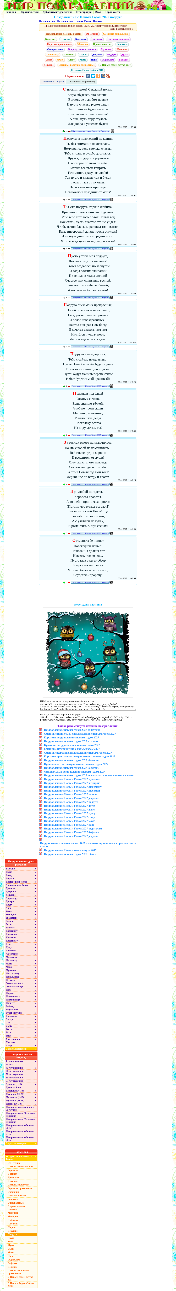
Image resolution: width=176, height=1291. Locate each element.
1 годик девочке (14, 1061)
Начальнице (12, 976)
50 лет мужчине (14, 1074)
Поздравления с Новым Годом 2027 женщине (72, 783)
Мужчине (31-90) (15, 1100)
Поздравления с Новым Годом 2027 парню (70, 794)
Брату (9, 872)
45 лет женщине (14, 1068)
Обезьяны (82, 44)
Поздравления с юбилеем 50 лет (20, 1126)
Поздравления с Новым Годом (74, 21)
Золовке (10, 921)
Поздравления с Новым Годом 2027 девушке (71, 798)
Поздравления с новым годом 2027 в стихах (71, 741)
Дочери (10, 901)
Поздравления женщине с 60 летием (20, 1108)
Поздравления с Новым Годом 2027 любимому (73, 786)
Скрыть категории (21, 1049)
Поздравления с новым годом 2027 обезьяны (71, 760)
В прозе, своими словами (82, 49)
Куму (9, 947)
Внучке (10, 878)
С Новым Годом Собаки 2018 (87, 70)
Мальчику (11, 957)
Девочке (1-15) (14, 1084)
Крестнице (11, 934)
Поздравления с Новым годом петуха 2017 (70, 850)
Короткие (50, 39)
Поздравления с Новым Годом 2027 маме (69, 820)
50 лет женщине (14, 1071)
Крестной (11, 937)
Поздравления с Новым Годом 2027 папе (69, 824)
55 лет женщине (14, 1077)
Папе (94, 59)
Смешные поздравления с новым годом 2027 (72, 748)
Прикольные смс (102, 44)
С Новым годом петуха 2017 (115, 65)
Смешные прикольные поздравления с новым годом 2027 (80, 733)
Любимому (53, 54)
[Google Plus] (108, 76)
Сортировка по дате (53, 81)
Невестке (11, 980)
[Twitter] (93, 76)
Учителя (10, 1042)
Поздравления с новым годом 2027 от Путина (72, 729)
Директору (12, 898)
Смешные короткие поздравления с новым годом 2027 (78, 752)
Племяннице (13, 999)
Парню (83, 54)
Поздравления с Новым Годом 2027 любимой (72, 790)
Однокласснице (14, 986)
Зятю (9, 924)
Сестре (9, 1019)
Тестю (9, 1029)
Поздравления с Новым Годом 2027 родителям (73, 828)
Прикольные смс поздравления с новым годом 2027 (76, 764)
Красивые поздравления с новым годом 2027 (72, 745)
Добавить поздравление (57, 12)
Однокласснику (14, 983)
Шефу (9, 1045)
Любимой (69, 54)
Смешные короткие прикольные (77, 65)
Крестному (12, 940)
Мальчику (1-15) (15, 1097)
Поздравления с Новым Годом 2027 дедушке (71, 836)
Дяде (8, 908)
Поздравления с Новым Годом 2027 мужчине (72, 779)
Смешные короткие (118, 39)
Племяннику (13, 996)
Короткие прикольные (59, 44)
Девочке (10, 888)
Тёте (8, 1032)
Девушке (97, 54)
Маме (83, 59)
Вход (98, 12)
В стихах (65, 39)
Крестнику (12, 931)
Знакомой (11, 918)
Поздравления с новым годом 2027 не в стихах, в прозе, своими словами (89, 775)
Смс (8, 1022)
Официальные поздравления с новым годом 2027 (74, 771)
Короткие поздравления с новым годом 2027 (71, 737)
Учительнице (13, 1039)
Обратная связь (29, 12)
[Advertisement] (88, 594)
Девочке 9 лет (13, 1087)
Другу (124, 54)
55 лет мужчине (14, 1081)
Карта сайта (112, 12)
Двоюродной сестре (16, 881)
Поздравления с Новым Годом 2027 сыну (69, 817)
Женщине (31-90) (15, 1094)
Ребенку (10, 1006)
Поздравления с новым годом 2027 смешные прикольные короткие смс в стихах (88, 845)
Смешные (96, 39)
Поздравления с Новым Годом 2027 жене (69, 809)
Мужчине (106, 49)
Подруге (97, 21)
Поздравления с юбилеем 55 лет (20, 1132)
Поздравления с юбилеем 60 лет (20, 1138)
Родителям (108, 59)
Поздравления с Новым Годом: (63, 34)
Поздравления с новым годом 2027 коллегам (71, 767)
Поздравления (47, 21)
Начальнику (12, 973)
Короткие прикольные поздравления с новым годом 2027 (79, 756)
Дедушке (48, 65)
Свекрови (11, 1016)
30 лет (9, 1064)
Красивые (80, 39)
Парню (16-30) (14, 1104)
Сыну (71, 59)
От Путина (92, 34)
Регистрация (84, 12)
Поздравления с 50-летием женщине (20, 1114)
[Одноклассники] (98, 76)
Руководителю (14, 1013)
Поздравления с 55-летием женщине (20, 1120)
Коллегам (122, 44)
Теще (8, 1035)
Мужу (60, 59)
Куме (9, 944)
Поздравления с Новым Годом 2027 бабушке (71, 832)
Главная (11, 12)
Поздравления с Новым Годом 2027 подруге (90, 131)
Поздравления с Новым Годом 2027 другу (69, 805)
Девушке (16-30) (15, 1090)
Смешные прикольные (115, 34)
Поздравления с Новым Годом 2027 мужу (69, 813)
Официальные (55, 49)
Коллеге (10, 927)
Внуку (9, 875)
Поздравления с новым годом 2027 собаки (70, 854)
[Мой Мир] (103, 76)
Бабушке (123, 59)
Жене (49, 59)
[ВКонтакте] (88, 76)
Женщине (122, 49)
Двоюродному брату (17, 885)
